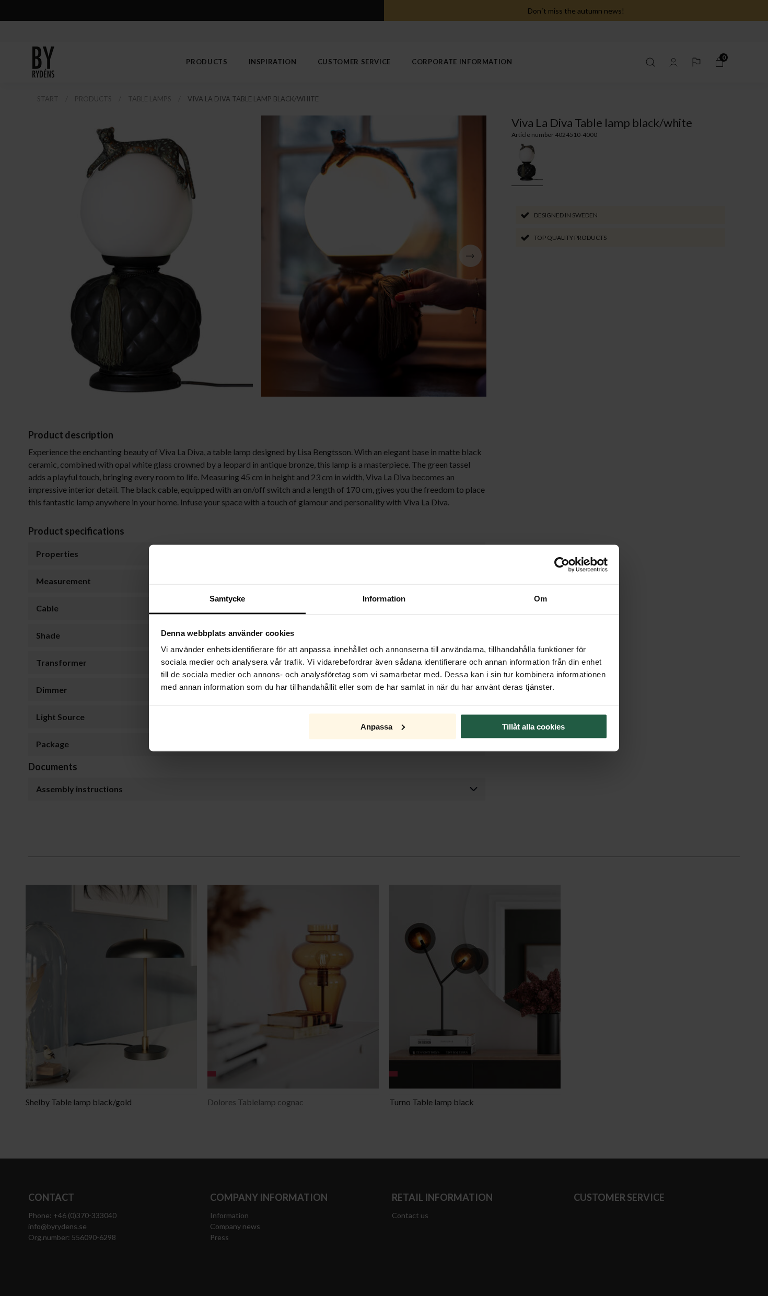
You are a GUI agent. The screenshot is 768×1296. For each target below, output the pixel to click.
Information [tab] (384, 598)
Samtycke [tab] (228, 598)
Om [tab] (540, 598)
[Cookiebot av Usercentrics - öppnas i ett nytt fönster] (562, 564)
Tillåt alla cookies (533, 726)
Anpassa (376, 726)
